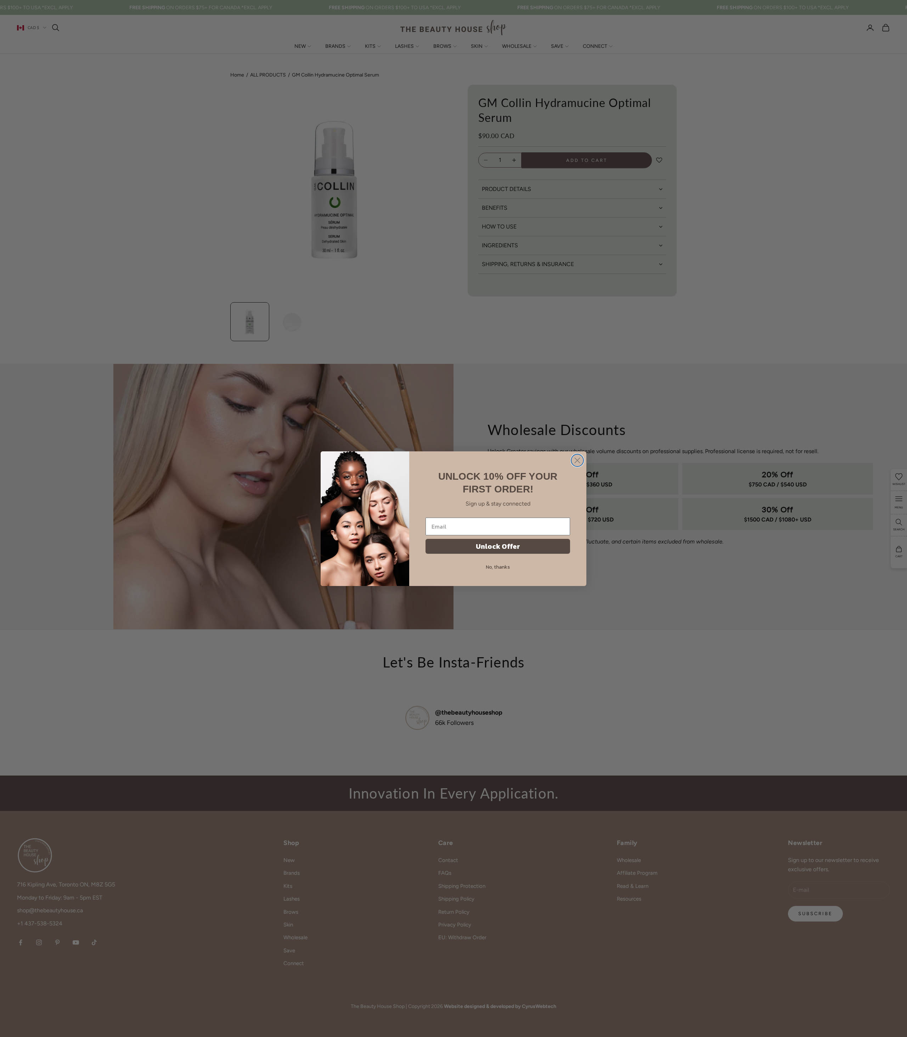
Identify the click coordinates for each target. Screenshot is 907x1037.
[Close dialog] (577, 460)
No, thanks (498, 567)
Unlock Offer (498, 546)
